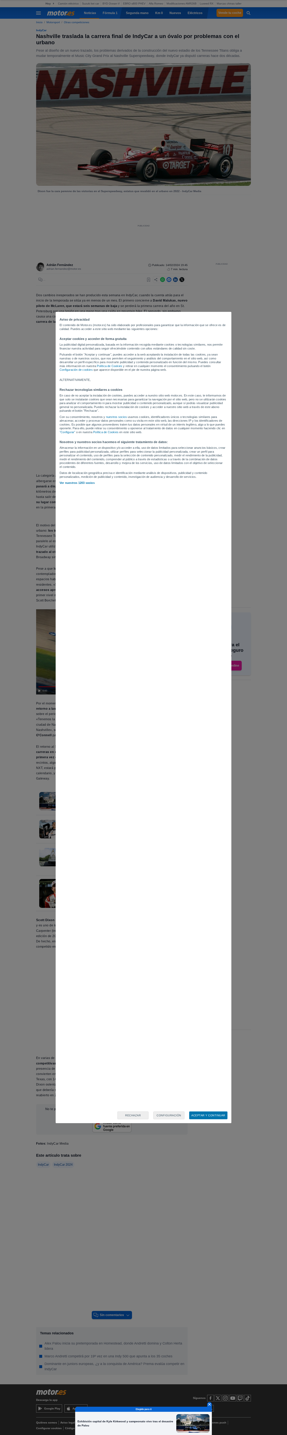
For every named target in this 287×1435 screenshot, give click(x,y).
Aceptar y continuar (208, 1115)
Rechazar (133, 1115)
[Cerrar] (209, 1404)
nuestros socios (116, 417)
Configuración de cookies (76, 369)
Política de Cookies (109, 366)
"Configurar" (67, 432)
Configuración (169, 1115)
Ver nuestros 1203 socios (77, 482)
